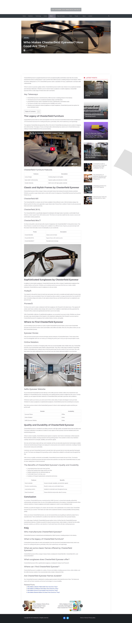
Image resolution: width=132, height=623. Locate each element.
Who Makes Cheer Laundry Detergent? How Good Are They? (64, 605)
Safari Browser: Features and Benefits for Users (99, 197)
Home (24, 16)
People (76, 16)
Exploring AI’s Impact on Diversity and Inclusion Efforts (94, 94)
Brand (51, 16)
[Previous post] (24, 606)
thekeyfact (66, 5)
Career (45, 16)
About (84, 16)
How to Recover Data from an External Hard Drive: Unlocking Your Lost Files (95, 135)
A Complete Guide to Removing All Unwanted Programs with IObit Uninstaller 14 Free (100, 166)
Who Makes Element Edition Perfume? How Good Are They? (43, 592)
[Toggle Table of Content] (37, 112)
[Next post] (81, 606)
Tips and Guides (61, 16)
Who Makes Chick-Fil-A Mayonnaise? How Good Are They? (41, 605)
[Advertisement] (66, 63)
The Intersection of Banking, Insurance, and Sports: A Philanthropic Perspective (99, 177)
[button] (109, 16)
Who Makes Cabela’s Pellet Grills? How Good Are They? (42, 586)
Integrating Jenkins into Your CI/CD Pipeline (99, 186)
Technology (38, 16)
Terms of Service (84, 617)
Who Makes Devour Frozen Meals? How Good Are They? (42, 590)
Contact (90, 16)
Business (30, 16)
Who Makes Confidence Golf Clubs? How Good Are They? (42, 588)
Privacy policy (92, 617)
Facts (70, 16)
